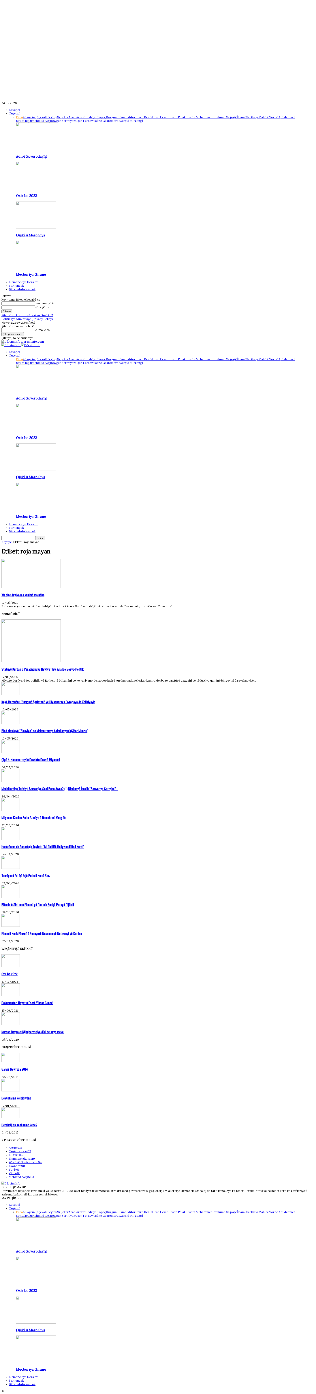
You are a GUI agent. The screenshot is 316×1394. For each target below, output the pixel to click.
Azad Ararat (77, 117)
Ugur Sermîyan (64, 120)
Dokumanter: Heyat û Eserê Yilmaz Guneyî (27, 1002)
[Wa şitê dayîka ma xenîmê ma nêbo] (31, 587)
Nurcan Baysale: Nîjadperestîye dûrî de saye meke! (32, 1031)
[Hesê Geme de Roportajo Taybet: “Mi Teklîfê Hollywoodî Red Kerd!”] (10, 839)
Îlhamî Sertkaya (248, 117)
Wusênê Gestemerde (105, 120)
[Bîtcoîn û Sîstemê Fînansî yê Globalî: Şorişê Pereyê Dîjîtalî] (10, 897)
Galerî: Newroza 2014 (14, 1069)
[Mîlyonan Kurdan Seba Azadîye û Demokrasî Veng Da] (10, 810)
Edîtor (131, 117)
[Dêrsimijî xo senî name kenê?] (10, 1117)
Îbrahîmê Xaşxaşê (224, 117)
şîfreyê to (42, 307)
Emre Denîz (144, 117)
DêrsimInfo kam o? (22, 289)
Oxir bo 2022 (26, 195)
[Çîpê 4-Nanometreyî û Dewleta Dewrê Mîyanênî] (10, 752)
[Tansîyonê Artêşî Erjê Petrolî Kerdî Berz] (10, 867)
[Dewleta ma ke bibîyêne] (10, 1090)
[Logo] (11, 345)
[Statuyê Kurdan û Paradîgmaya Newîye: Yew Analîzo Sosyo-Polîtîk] (31, 661)
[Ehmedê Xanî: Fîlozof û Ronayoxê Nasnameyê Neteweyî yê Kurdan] (10, 925)
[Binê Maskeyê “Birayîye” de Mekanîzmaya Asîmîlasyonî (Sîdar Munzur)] (10, 723)
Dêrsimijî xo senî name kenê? (19, 1124)
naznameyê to (45, 303)
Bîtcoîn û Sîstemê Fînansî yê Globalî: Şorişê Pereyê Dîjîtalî (37, 904)
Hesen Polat (176, 117)
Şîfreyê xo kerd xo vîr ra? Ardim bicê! (27, 315)
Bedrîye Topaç (96, 117)
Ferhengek (16, 285)
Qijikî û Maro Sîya (30, 235)
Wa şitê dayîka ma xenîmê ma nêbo (22, 594)
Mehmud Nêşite (43, 120)
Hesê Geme (160, 117)
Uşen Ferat (83, 120)
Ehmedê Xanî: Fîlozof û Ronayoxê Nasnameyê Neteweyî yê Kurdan (41, 933)
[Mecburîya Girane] (36, 267)
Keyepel (14, 110)
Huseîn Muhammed (198, 117)
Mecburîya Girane (31, 274)
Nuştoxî (14, 113)
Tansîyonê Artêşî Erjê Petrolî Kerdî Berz (25, 875)
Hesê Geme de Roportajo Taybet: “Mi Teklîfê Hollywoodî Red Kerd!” (42, 846)
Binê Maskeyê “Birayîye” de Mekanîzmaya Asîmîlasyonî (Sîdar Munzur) (44, 730)
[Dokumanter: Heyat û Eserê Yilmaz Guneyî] (10, 995)
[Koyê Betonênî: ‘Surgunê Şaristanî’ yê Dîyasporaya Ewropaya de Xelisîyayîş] (10, 694)
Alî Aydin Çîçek (33, 117)
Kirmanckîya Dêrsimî (23, 282)
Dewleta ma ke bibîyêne (16, 1097)
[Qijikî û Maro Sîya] (36, 227)
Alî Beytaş (50, 117)
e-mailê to (42, 330)
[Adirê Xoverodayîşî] (36, 149)
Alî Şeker (63, 117)
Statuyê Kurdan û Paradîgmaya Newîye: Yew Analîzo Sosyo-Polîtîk (42, 669)
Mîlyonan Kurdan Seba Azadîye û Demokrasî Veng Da (33, 817)
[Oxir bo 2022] (36, 188)
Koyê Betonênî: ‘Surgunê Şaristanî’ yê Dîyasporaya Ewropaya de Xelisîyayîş (48, 701)
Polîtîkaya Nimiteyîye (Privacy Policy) (27, 319)
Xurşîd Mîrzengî (131, 120)
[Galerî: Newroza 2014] (10, 1061)
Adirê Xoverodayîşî (31, 156)
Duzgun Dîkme (116, 117)
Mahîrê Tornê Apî (271, 117)
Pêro (19, 117)
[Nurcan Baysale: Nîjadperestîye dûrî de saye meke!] (10, 1024)
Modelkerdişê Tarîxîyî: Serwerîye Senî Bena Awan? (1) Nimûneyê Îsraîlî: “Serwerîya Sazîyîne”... (59, 788)
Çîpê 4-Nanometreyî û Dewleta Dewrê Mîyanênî (30, 759)
